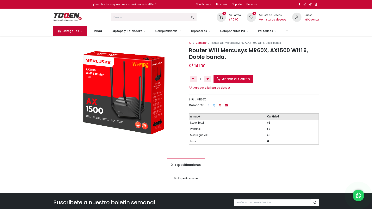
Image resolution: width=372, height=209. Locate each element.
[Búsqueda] (192, 17)
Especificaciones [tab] (188, 165)
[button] (315, 202)
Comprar (201, 42)
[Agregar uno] (207, 79)
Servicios (251, 4)
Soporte (237, 4)
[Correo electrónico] (226, 105)
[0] (221, 17)
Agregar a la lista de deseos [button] (212, 88)
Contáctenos (204, 4)
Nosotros (221, 4)
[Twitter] (214, 105)
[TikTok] (310, 4)
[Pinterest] (220, 105)
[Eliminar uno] (193, 79)
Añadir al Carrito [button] (235, 79)
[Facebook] (208, 105)
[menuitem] (70, 31)
